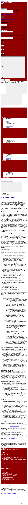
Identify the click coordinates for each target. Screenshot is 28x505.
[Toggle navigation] (11, 99)
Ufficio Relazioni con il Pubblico (10, 474)
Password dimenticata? (5, 14)
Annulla (2, 80)
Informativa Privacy (7, 473)
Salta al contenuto (4, 1)
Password (15, 12)
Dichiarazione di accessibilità (9, 475)
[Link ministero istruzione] (7, 2)
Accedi (2, 3)
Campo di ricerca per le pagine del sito (9, 179)
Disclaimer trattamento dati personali (8, 493)
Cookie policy (6, 470)
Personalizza (3, 428)
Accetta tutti (21, 428)
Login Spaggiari (11, 36)
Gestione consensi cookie (8, 479)
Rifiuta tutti (12, 428)
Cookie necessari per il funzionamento (9, 442)
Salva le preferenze (11, 447)
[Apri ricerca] (16, 88)
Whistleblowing (6, 478)
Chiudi (2, 45)
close (2, 105)
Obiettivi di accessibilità (8, 477)
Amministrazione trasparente (9, 480)
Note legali (5, 472)
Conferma (7, 80)
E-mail (14, 31)
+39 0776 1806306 (9, 458)
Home (4, 193)
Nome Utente (16, 10)
